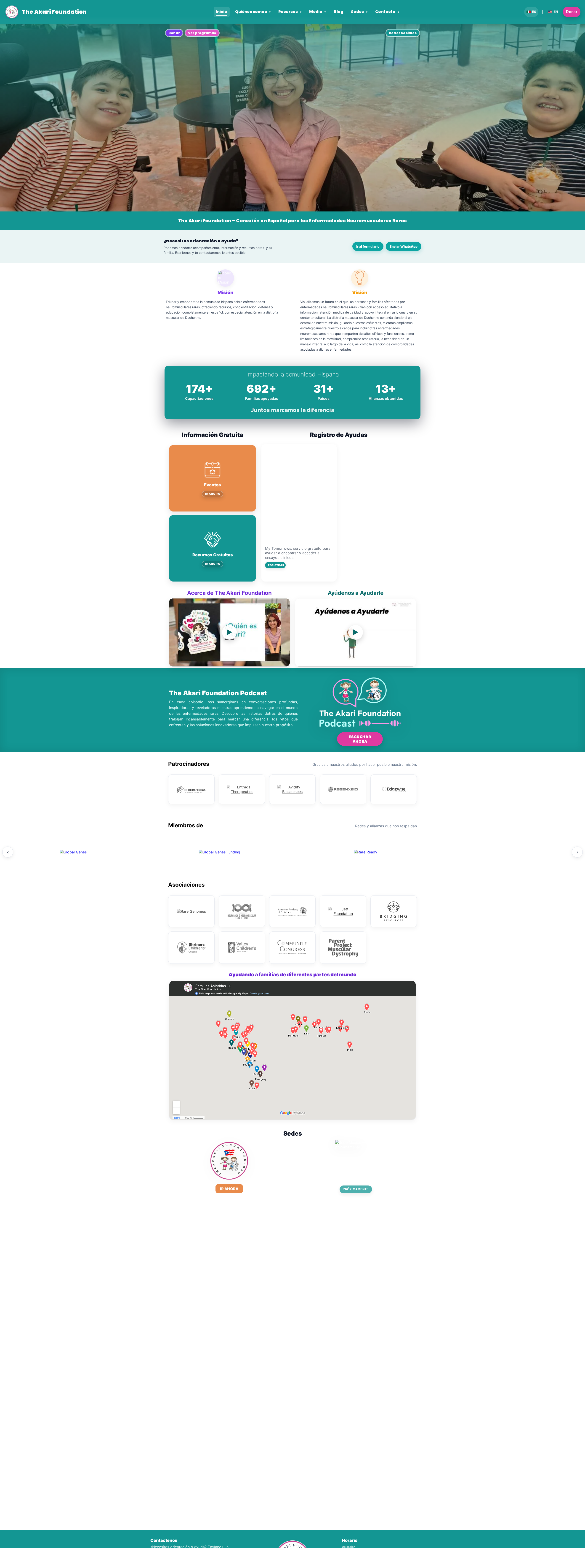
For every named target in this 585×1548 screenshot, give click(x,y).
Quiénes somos (253, 11)
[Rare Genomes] (191, 911)
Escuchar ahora (360, 739)
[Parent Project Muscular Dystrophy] (343, 947)
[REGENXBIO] (343, 789)
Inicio (221, 11)
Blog (338, 11)
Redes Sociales (403, 33)
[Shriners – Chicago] (191, 947)
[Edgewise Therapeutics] (394, 789)
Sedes (359, 11)
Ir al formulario (368, 246)
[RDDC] (365, 852)
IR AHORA (212, 493)
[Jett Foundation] (343, 911)
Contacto (387, 11)
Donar (571, 12)
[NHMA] (73, 852)
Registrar (276, 565)
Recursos (290, 11)
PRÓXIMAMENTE (356, 1189)
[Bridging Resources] (394, 911)
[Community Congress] (292, 947)
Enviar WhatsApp (403, 246)
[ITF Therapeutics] (191, 789)
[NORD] (512, 852)
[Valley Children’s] (242, 947)
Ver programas (202, 33)
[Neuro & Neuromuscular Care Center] (242, 911)
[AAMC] (219, 852)
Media (317, 11)
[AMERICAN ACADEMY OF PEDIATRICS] (292, 911)
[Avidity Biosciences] (292, 789)
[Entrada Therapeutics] (242, 789)
